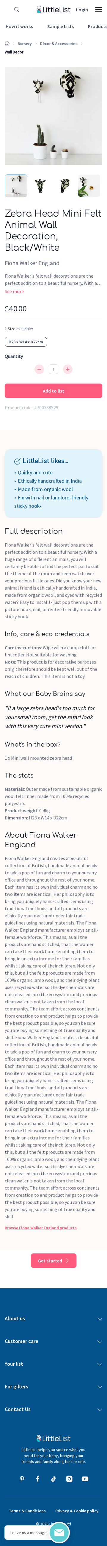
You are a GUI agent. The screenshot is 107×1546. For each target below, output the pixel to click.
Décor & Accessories (59, 43)
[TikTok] (53, 1479)
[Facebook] (37, 1479)
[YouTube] (85, 1479)
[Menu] (98, 9)
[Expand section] (99, 1318)
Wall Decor (14, 52)
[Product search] (15, 9)
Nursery (25, 43)
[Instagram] (69, 1479)
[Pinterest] (22, 1479)
